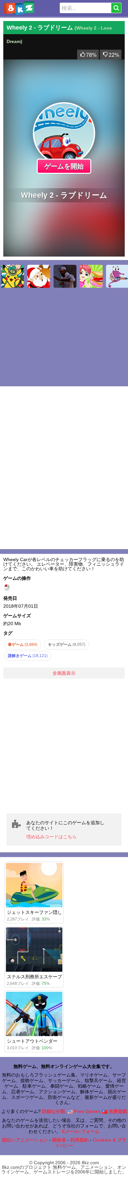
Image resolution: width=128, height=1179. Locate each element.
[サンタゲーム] (38, 276)
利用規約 (79, 1140)
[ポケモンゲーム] (12, 276)
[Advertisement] (64, 746)
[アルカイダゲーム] (64, 276)
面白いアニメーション (25, 1140)
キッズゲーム (66, 644)
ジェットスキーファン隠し (34, 912)
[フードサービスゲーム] (91, 276)
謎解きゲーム (28, 655)
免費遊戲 (117, 1111)
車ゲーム (22, 644)
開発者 (59, 1140)
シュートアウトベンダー (32, 1041)
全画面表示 (64, 673)
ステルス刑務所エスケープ (34, 976)
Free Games (87, 1111)
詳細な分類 (53, 1111)
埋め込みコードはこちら (51, 836)
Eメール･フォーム (80, 1131)
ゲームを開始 (64, 166)
